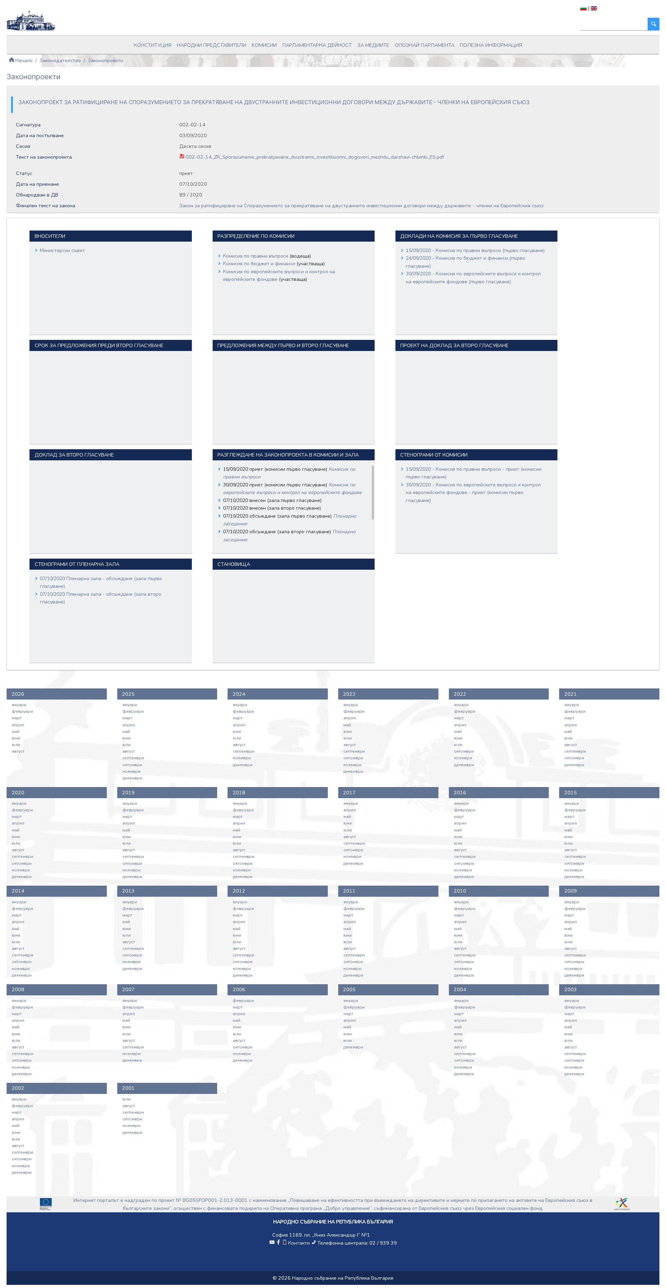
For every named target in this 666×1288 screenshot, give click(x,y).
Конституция (152, 45)
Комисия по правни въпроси (256, 256)
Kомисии (264, 45)
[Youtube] (272, 1242)
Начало (23, 60)
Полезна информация (491, 45)
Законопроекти (105, 60)
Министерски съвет (62, 250)
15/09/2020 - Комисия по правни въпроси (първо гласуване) (475, 250)
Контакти (299, 1242)
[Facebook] (278, 1242)
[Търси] (653, 24)
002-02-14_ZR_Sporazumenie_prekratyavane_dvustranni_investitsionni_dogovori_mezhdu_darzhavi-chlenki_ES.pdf (314, 156)
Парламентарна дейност (317, 45)
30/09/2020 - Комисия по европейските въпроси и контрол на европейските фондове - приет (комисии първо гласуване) (473, 493)
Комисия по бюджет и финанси (260, 263)
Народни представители (211, 45)
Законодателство (60, 60)
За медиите (373, 45)
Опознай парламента (424, 45)
